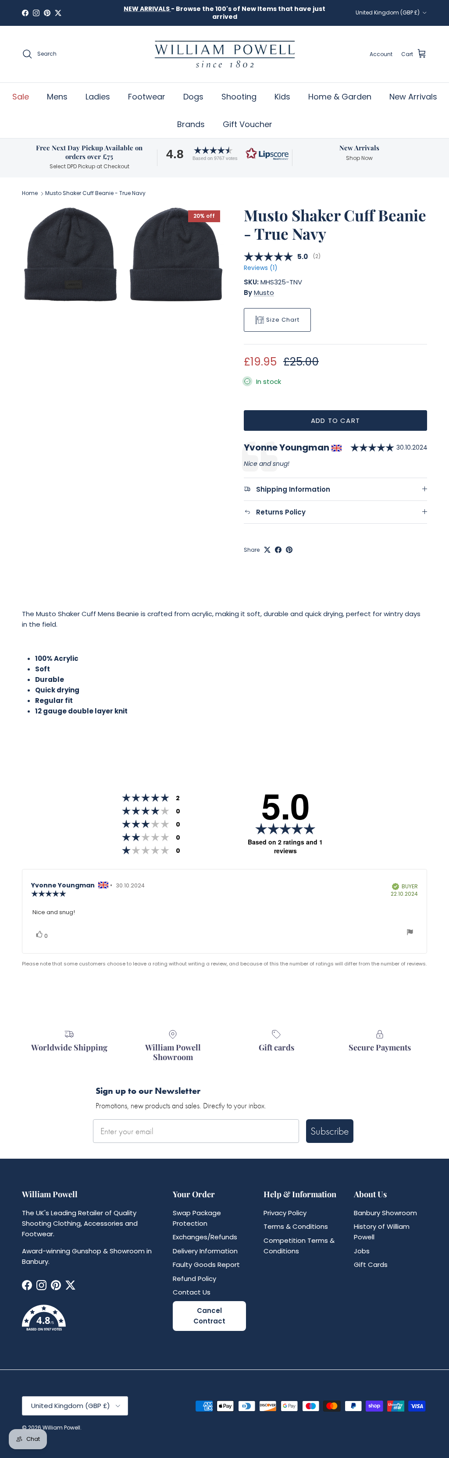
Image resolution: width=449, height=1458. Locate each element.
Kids (282, 96)
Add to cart (335, 420)
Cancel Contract (209, 1316)
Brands (191, 124)
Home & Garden (339, 96)
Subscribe (329, 1131)
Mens (57, 96)
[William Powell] (224, 54)
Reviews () (260, 268)
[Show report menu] (409, 933)
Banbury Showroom (385, 1212)
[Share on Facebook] (278, 549)
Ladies (98, 96)
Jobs (362, 1251)
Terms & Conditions (296, 1226)
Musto (264, 292)
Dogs (193, 96)
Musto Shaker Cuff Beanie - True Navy (95, 193)
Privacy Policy (285, 1212)
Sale (20, 96)
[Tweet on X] (267, 549)
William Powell (61, 1427)
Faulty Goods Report (206, 1264)
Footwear (146, 96)
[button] (224, 153)
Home (30, 193)
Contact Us (191, 1292)
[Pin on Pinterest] (289, 549)
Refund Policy (194, 1278)
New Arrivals (413, 96)
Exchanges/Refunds (205, 1237)
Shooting (239, 96)
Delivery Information (205, 1251)
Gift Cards (371, 1264)
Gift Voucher (247, 124)
